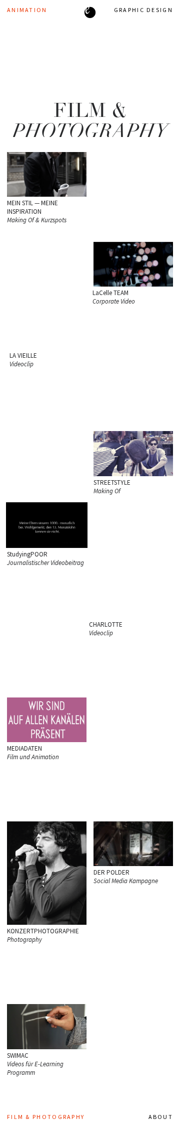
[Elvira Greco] (90, 13)
